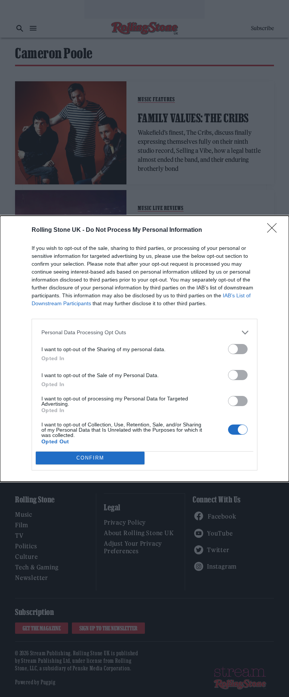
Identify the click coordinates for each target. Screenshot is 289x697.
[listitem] (144, 332)
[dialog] (144, 349)
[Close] (274, 230)
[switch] (238, 349)
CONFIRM (90, 458)
